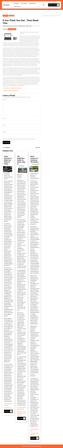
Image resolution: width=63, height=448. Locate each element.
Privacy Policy (32, 3)
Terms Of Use (17, 6)
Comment (5, 99)
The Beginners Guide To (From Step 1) (21, 160)
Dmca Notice (24, 3)
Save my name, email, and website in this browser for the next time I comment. (19, 139)
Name (4, 118)
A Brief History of (7, 407)
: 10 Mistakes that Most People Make (10, 90)
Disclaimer (16, 3)
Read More (8, 412)
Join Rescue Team (52, 4)
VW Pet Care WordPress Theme (28, 446)
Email (4, 125)
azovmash (6, 5)
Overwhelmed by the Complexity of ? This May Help (21, 413)
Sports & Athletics (12, 29)
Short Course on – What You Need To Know (8, 160)
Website (4, 132)
